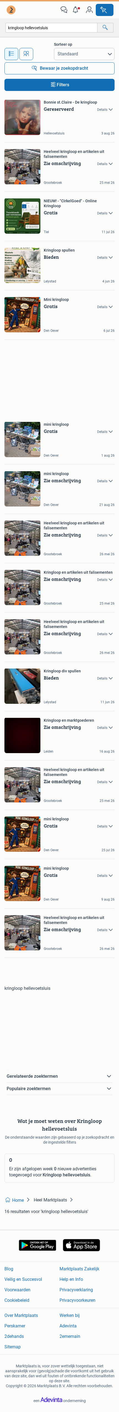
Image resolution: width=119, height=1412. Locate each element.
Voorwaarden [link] (17, 1289)
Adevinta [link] (68, 1326)
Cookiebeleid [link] (16, 1300)
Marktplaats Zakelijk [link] (79, 1268)
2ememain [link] (70, 1336)
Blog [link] (8, 1268)
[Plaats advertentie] (104, 10)
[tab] (11, 54)
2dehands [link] (14, 1336)
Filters (63, 84)
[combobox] (51, 28)
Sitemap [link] (12, 1346)
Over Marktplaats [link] (21, 1315)
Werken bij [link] (70, 1315)
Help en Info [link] (71, 1279)
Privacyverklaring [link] (76, 1289)
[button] (76, 10)
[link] (12, 10)
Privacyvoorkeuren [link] (77, 1300)
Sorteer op (63, 44)
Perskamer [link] (14, 1326)
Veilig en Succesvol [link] (23, 1279)
